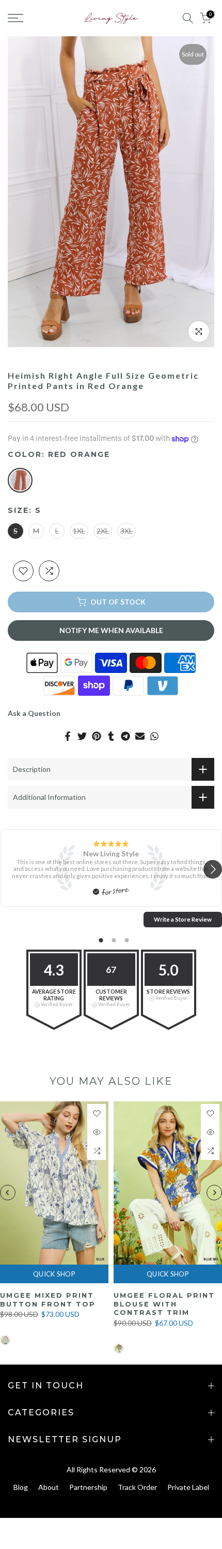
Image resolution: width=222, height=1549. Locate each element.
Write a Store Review (183, 919)
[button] (212, 870)
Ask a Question (34, 713)
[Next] (214, 1192)
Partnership (88, 1487)
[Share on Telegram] (125, 736)
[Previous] (7, 1192)
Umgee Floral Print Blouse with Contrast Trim (164, 1303)
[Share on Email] (140, 736)
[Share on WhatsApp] (154, 736)
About (48, 1487)
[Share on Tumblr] (111, 736)
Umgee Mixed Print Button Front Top (48, 1299)
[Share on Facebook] (67, 736)
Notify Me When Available (111, 630)
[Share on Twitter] (82, 736)
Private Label (188, 1487)
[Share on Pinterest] (96, 736)
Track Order (137, 1487)
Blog (20, 1487)
